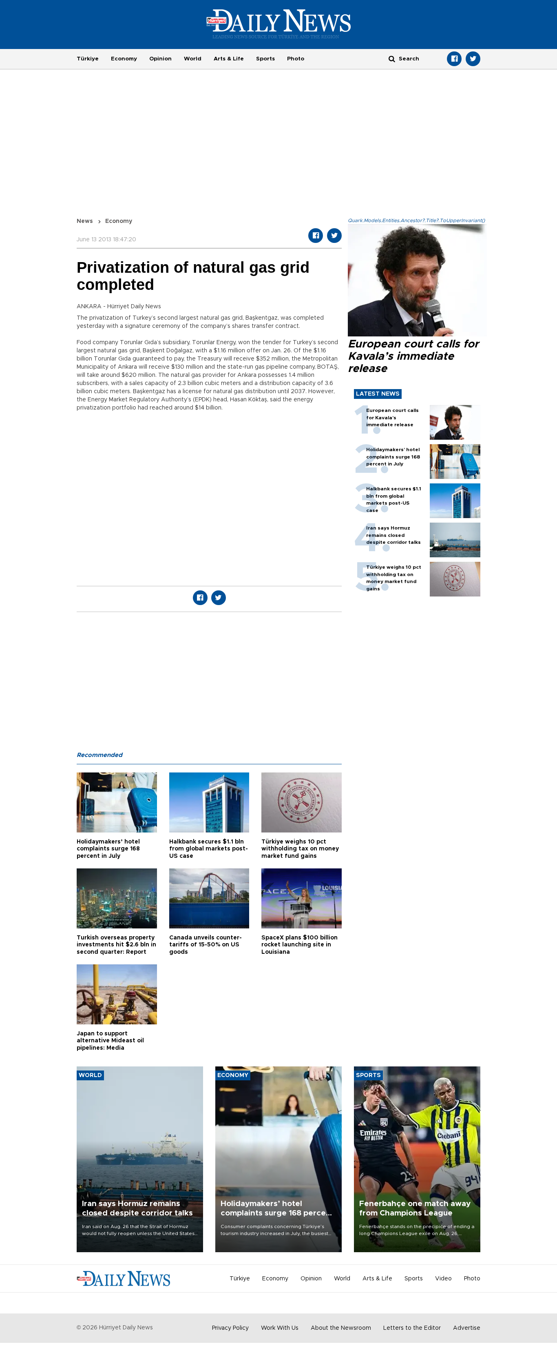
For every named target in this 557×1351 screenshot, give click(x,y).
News (85, 221)
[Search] (392, 58)
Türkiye (88, 59)
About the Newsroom (341, 1328)
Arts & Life (229, 59)
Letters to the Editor (412, 1328)
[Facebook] (454, 58)
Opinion (160, 59)
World (192, 59)
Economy (124, 59)
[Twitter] (473, 58)
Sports (265, 59)
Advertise (466, 1328)
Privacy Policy (230, 1328)
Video (443, 1279)
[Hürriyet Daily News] (278, 24)
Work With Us (279, 1328)
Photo (295, 59)
